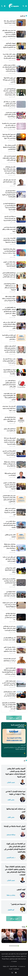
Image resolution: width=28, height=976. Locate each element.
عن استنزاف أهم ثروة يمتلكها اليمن (16, 810)
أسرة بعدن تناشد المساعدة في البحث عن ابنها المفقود (9, 659)
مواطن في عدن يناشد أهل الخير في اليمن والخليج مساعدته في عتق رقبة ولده (9, 103)
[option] (14, 739)
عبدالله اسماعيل (11, 834)
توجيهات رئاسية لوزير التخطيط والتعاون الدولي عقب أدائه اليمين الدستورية (9, 45)
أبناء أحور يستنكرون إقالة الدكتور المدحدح (10, 474)
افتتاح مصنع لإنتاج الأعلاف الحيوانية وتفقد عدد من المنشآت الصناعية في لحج (9, 694)
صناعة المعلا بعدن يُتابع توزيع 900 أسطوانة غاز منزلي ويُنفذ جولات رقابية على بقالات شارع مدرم (9, 705)
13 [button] (9, 753)
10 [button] (13, 753)
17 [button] (4, 753)
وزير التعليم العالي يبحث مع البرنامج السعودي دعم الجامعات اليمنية (15, 748)
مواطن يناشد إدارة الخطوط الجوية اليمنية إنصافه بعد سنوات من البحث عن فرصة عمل (9, 252)
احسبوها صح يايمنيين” (18, 903)
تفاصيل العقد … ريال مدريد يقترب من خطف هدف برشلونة (14, 940)
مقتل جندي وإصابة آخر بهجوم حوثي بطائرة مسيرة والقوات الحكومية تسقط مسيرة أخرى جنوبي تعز (9, 170)
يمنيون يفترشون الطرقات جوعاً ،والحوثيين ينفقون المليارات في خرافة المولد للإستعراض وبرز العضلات (15, 870)
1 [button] (24, 753)
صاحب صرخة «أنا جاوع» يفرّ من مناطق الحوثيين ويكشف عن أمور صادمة (9, 361)
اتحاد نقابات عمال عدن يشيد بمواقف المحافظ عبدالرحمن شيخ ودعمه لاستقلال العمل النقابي (9, 325)
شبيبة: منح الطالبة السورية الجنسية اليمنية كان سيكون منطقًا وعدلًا (9, 371)
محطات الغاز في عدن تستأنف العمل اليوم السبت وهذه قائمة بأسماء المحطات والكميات (9, 524)
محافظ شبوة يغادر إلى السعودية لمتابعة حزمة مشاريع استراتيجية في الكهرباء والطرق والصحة (9, 193)
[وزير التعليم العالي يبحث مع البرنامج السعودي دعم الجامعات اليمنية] (14, 736)
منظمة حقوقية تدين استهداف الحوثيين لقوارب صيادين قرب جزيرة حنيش (10, 593)
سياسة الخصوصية (13, 966)
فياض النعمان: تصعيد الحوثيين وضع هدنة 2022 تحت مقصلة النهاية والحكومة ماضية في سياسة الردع (9, 671)
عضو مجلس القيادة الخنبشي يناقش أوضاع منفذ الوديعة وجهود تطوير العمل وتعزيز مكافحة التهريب (9, 498)
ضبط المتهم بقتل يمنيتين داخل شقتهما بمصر (10, 429)
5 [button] (19, 753)
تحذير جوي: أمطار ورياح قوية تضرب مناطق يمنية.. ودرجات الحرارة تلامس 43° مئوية (9, 136)
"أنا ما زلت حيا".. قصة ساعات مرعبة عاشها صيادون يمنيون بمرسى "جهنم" (9, 408)
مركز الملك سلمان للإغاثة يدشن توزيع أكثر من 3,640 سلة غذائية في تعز (9, 464)
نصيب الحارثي (11, 782)
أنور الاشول (11, 909)
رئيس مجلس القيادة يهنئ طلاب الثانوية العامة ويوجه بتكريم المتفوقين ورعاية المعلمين (9, 396)
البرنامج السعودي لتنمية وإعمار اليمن (17, 725)
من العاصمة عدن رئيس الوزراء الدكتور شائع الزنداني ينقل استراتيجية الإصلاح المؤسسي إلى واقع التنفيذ (14, 847)
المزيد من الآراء (14, 918)
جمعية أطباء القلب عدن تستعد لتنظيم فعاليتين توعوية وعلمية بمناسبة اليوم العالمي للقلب (9, 383)
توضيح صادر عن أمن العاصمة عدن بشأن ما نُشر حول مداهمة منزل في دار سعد (9, 125)
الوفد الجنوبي (21, 889)
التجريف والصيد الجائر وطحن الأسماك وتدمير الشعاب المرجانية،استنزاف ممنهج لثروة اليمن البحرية (15, 772)
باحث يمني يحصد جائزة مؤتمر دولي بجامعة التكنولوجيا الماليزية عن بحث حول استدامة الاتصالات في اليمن (9, 33)
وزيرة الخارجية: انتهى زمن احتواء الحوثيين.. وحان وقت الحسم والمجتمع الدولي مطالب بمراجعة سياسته (9, 92)
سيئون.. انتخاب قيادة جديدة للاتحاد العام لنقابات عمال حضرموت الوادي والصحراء (9, 56)
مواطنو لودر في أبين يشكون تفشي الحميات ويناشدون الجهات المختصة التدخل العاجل (9, 582)
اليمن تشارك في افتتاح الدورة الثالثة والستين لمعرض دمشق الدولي (9, 337)
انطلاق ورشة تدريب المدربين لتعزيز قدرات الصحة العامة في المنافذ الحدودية (9, 453)
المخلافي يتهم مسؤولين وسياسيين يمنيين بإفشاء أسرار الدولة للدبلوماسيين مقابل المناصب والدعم (10, 349)
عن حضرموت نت (21, 966)
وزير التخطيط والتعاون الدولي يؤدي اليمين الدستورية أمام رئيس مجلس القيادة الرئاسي (9, 275)
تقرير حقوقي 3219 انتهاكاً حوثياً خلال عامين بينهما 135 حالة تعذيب (9, 80)
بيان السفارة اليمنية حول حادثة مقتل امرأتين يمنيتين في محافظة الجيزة (9, 419)
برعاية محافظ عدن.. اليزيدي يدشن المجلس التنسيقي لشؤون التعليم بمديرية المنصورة (9, 485)
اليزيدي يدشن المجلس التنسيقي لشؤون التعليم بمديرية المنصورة (10, 114)
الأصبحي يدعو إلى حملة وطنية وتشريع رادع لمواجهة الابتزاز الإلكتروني (9, 147)
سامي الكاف (11, 799)
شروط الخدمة (16, 969)
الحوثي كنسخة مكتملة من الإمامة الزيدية (14, 827)
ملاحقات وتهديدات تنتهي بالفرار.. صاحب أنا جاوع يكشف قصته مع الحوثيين (10, 649)
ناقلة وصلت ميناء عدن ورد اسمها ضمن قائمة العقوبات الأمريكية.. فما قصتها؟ (9, 240)
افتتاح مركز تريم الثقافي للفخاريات (10, 535)
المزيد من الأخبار (13, 718)
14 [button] (8, 753)
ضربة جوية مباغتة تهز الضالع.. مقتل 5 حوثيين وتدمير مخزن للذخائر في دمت (10, 616)
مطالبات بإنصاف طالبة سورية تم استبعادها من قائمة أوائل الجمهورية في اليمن (9, 298)
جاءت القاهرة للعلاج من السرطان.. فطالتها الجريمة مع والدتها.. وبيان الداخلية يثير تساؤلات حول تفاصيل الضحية (9, 311)
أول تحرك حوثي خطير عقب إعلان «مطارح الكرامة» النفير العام (9, 182)
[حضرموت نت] (14, 5)
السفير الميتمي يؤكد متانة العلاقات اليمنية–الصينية (10, 22)
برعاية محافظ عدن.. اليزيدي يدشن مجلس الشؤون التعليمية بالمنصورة (9, 264)
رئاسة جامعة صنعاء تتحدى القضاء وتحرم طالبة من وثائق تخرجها (9, 229)
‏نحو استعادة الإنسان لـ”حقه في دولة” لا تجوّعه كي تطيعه (15, 792)
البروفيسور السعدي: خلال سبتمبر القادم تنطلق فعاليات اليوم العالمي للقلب (9, 158)
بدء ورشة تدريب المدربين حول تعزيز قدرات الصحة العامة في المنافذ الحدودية (10, 218)
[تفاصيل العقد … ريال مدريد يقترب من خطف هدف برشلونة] (14, 936)
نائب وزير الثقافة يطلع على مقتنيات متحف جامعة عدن (9, 638)
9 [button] (14, 753)
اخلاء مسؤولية (6, 966)
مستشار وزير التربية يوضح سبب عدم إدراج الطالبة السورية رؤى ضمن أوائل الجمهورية (10, 286)
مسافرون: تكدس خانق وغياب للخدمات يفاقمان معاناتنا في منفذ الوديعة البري (10, 511)
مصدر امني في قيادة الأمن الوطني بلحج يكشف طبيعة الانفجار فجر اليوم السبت (9, 628)
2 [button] (23, 753)
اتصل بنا (10, 969)
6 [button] (18, 753)
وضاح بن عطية (11, 895)
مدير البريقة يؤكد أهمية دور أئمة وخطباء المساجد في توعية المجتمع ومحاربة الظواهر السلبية (9, 206)
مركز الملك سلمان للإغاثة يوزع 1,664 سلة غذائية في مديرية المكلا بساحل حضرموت (10, 547)
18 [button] (3, 753)
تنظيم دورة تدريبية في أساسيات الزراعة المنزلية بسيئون (10, 570)
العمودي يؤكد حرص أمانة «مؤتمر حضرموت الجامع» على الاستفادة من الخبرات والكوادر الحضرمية (10, 441)
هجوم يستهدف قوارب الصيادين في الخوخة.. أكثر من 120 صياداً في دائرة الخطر (9, 683)
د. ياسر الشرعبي (11, 857)
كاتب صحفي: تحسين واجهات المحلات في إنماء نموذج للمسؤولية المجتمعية (9, 604)
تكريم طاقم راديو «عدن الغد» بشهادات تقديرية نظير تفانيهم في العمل (9, 559)
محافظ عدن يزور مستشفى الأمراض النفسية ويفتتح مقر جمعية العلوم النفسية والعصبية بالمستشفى (9, 68)
